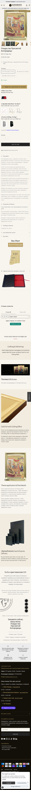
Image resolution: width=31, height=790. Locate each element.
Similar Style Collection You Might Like (15, 336)
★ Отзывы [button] (29, 397)
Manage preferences (15, 786)
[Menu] (1, 5)
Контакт (15, 769)
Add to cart (15, 144)
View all (15, 338)
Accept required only (22, 783)
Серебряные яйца (8, 769)
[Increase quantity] (8, 138)
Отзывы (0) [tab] (8, 312)
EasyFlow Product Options (13, 130)
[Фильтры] (6, 316)
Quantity (3, 135)
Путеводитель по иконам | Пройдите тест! (10, 771)
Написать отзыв (15, 324)
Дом (2, 769)
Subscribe (15, 734)
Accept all (8, 783)
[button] (2, 787)
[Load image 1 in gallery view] (15, 25)
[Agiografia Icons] (15, 5)
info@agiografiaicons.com (11, 676)
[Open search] (2, 316)
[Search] (4, 5)
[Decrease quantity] (2, 138)
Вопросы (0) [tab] (23, 312)
